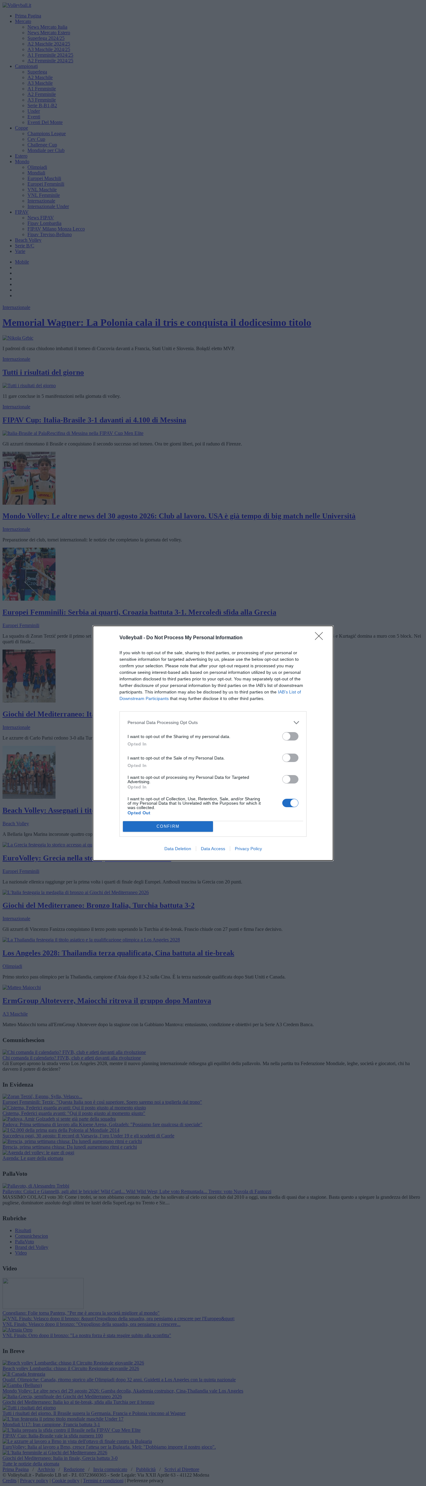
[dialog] (213, 743)
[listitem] (213, 722)
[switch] (290, 736)
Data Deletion (177, 848)
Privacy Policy (248, 848)
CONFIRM (168, 826)
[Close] (321, 638)
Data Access (213, 848)
